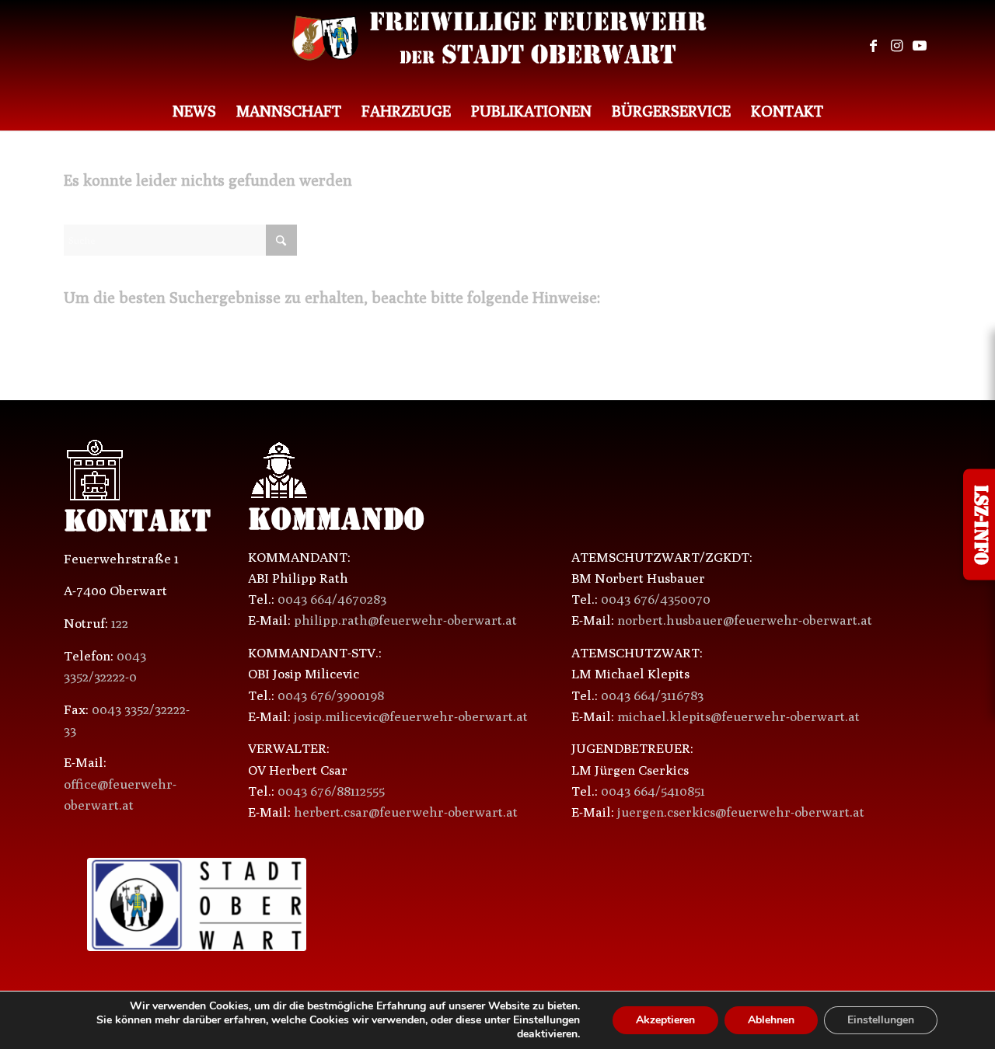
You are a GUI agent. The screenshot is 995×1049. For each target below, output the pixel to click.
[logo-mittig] (497, 46)
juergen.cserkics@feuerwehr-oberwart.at (740, 812)
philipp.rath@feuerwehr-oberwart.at (405, 620)
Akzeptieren (665, 1019)
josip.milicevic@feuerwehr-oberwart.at (411, 716)
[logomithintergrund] (196, 904)
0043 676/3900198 (331, 695)
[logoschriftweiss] (662, 906)
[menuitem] (194, 111)
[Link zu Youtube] (919, 46)
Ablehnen (771, 1019)
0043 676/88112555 (331, 791)
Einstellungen (880, 1019)
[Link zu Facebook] (873, 46)
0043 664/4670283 (332, 599)
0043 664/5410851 (653, 791)
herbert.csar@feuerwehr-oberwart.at (406, 812)
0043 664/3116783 (652, 695)
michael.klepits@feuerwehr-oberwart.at (738, 716)
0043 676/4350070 (655, 599)
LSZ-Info (979, 525)
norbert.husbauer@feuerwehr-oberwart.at (744, 620)
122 (119, 623)
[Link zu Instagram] (896, 46)
